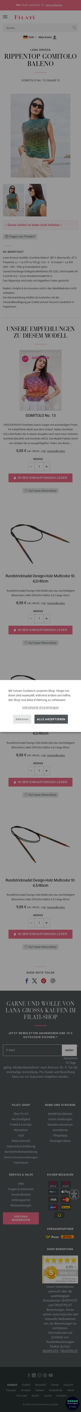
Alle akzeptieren (51, 719)
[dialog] (40, 706)
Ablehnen (22, 719)
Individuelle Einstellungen (40, 707)
